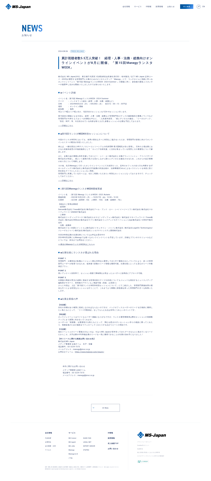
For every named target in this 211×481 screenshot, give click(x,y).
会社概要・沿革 (50, 446)
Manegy (71, 450)
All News (105, 408)
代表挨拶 (48, 438)
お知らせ (171, 6)
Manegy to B (73, 454)
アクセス (48, 450)
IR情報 (148, 6)
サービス (138, 6)
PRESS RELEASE (77, 51)
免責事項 (140, 449)
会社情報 (126, 6)
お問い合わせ (113, 449)
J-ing (70, 458)
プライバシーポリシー (144, 442)
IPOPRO (86, 450)
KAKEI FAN (87, 438)
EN (203, 6)
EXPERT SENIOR (89, 446)
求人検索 (186, 7)
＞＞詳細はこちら (65, 126)
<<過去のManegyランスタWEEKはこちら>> (76, 244)
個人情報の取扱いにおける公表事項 (148, 452)
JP (198, 6)
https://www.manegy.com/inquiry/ (89, 352)
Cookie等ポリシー (143, 445)
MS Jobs (72, 446)
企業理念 (48, 442)
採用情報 (159, 6)
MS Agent (72, 442)
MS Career (73, 438)
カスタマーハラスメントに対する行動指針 (150, 456)
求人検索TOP (113, 443)
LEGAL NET (87, 442)
